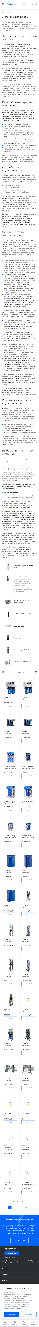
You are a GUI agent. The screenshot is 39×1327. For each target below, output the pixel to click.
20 (26, 1208)
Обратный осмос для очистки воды (21, 601)
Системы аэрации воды (22, 614)
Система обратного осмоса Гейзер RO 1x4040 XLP (27, 907)
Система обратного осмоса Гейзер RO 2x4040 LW (9, 1011)
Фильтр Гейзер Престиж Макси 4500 (10, 837)
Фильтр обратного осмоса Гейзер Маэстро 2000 (9, 734)
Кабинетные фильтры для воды (23, 566)
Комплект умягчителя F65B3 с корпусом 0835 (10, 1115)
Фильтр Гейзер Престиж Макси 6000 (28, 837)
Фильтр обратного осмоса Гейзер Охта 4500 (27, 873)
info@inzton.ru (10, 1257)
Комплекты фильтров (22, 577)
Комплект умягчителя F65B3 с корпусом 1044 (27, 1115)
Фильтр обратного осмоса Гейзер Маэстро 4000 (27, 734)
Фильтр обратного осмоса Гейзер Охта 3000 (9, 873)
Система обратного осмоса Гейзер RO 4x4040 (27, 1046)
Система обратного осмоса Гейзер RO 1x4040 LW (9, 977)
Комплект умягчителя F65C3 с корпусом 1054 (28, 1184)
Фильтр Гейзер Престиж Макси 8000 (10, 803)
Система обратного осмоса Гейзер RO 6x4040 (9, 1081)
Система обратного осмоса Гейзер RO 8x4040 (27, 1081)
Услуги (4, 1280)
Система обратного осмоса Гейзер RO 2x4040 (27, 1011)
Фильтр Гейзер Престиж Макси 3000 (28, 768)
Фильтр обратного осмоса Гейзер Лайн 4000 (27, 699)
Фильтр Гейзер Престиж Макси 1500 (10, 768)
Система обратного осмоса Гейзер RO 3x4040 (9, 1046)
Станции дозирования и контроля (23, 662)
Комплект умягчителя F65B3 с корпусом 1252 (27, 1150)
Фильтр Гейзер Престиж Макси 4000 (28, 803)
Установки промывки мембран (22, 638)
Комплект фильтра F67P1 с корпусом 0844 (10, 1184)
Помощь (5, 1274)
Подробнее (29, 1314)
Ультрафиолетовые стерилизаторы (21, 626)
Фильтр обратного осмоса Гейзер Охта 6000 (9, 907)
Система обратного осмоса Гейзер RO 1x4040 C (9, 942)
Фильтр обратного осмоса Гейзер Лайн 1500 (9, 699)
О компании (7, 1269)
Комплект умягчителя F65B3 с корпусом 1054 (9, 1150)
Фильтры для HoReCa (22, 650)
